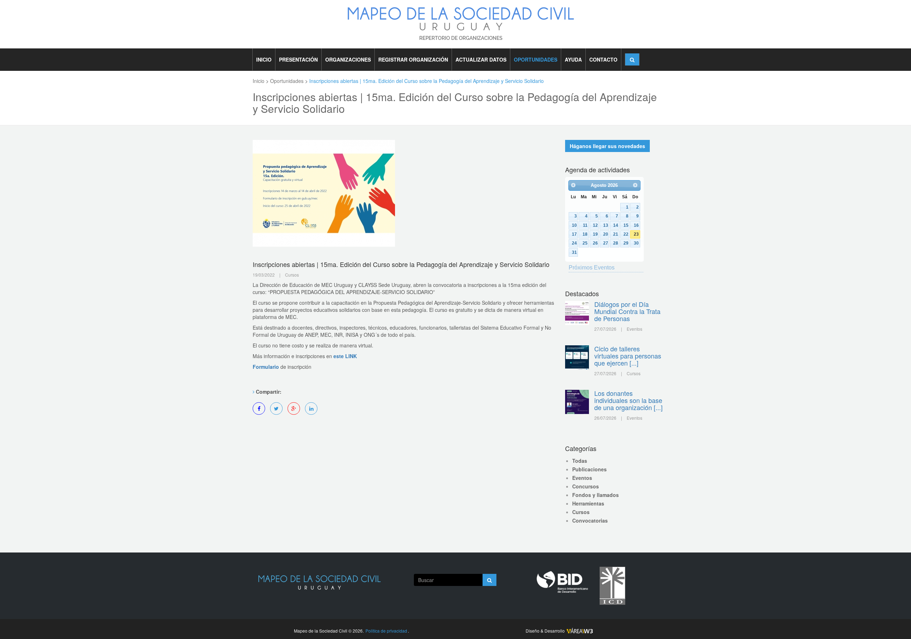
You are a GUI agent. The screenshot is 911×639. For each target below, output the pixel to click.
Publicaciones (589, 469)
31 (574, 252)
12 (595, 225)
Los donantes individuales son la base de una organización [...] (628, 400)
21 (615, 234)
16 (636, 225)
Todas (579, 460)
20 (605, 234)
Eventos (582, 477)
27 (605, 243)
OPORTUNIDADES (535, 59)
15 (625, 225)
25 (585, 243)
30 (636, 243)
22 (625, 234)
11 (585, 225)
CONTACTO (603, 59)
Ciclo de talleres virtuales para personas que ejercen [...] (627, 355)
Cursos (581, 511)
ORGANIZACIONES (348, 59)
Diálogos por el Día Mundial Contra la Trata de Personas (627, 311)
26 (595, 243)
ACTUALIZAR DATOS (481, 59)
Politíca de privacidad (386, 631)
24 (574, 243)
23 (636, 234)
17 (574, 234)
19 (595, 234)
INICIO (264, 59)
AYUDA (573, 59)
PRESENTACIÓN (298, 59)
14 (615, 225)
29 (625, 243)
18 (585, 234)
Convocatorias (590, 520)
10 (574, 225)
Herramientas (588, 503)
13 (605, 225)
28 (615, 243)
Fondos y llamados (595, 494)
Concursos (585, 486)
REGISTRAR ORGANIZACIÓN (413, 59)
